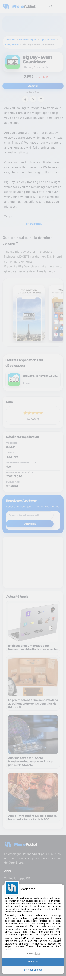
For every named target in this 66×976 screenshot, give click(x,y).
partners (24, 898)
